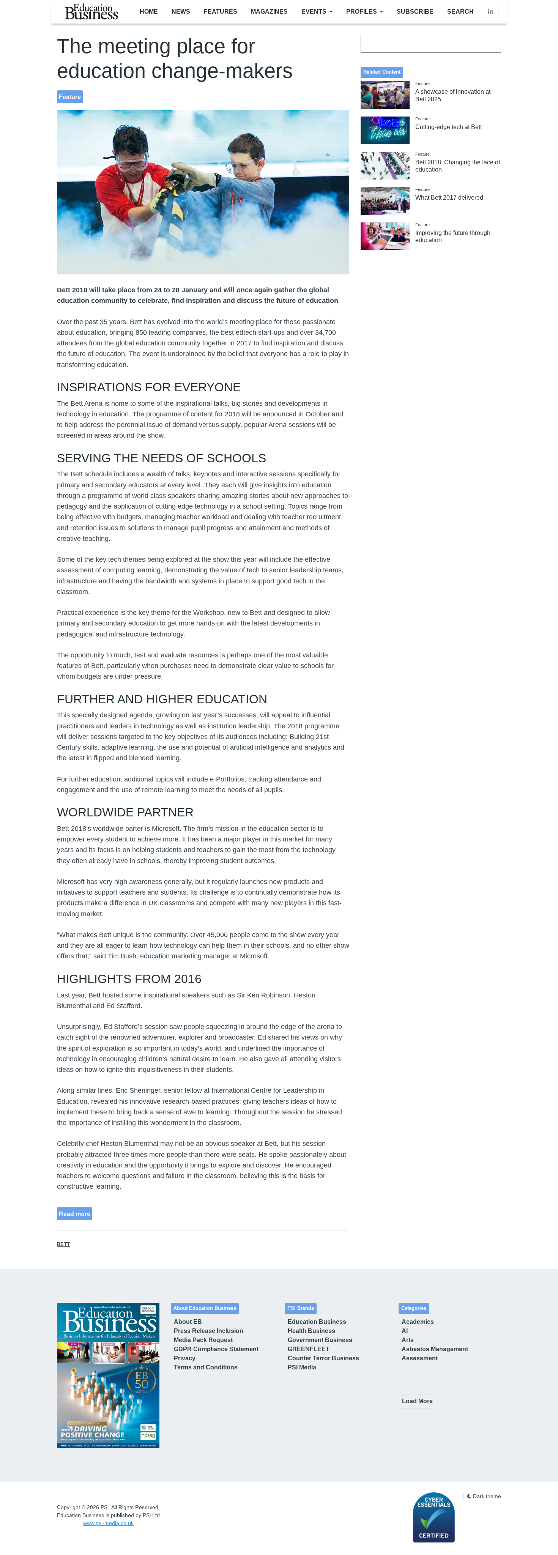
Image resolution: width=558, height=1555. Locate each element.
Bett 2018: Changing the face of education (457, 166)
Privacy (184, 1358)
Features (220, 11)
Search (460, 11)
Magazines (269, 11)
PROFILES (361, 11)
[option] (108, 1375)
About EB (188, 1322)
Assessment (420, 1358)
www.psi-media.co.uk (108, 1523)
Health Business (311, 1331)
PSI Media (302, 1367)
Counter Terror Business (323, 1358)
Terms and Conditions (206, 1367)
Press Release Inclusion (208, 1331)
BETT (63, 1244)
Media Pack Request (203, 1340)
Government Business (320, 1340)
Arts (408, 1340)
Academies (418, 1322)
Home (149, 11)
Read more (74, 1213)
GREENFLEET (308, 1349)
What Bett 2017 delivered (449, 197)
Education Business (317, 1322)
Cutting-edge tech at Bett (448, 127)
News (181, 11)
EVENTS (313, 11)
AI (405, 1331)
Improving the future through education (452, 236)
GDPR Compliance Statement (216, 1349)
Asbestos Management (435, 1349)
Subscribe (415, 11)
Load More (417, 1401)
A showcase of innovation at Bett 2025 (452, 95)
